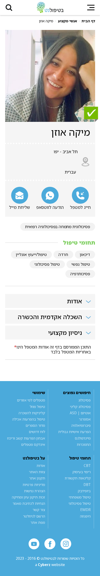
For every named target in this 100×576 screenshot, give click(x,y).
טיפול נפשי (80, 264)
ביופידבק (84, 490)
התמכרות (84, 444)
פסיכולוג (84, 400)
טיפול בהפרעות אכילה (28, 419)
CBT (87, 465)
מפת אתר (37, 522)
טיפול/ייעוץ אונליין (31, 254)
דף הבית (88, 21)
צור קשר (39, 509)
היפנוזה (85, 516)
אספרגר (85, 419)
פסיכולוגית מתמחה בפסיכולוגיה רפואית (57, 226)
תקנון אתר (37, 478)
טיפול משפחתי (80, 497)
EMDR (85, 509)
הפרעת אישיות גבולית (74, 431)
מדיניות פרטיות (34, 484)
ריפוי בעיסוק (81, 471)
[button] (9, 7)
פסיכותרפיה (80, 273)
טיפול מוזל (37, 406)
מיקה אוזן (46, 21)
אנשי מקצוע (67, 21)
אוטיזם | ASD (80, 412)
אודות (41, 465)
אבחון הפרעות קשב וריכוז (26, 438)
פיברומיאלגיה (81, 425)
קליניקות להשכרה (32, 412)
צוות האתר (37, 471)
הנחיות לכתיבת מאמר (29, 503)
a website (50, 564)
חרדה (63, 254)
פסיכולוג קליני (80, 406)
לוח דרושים (37, 431)
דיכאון (85, 254)
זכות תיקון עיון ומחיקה (28, 497)
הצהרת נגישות (34, 490)
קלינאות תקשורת (78, 478)
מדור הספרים (35, 425)
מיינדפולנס (83, 438)
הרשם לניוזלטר (34, 516)
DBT (87, 484)
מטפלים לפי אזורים (31, 400)
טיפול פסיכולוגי (47, 264)
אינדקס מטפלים (33, 444)
